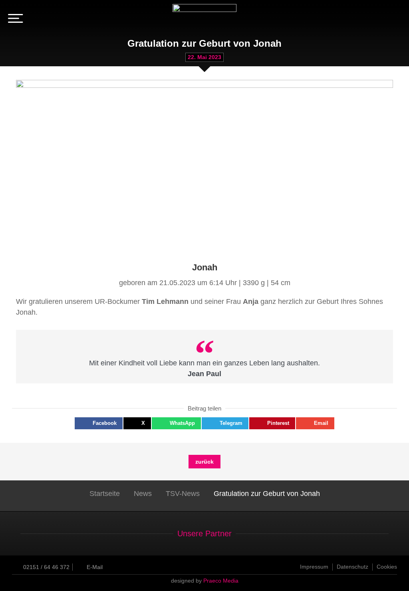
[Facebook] (382, 20)
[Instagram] (395, 20)
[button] (99, 423)
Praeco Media (220, 580)
